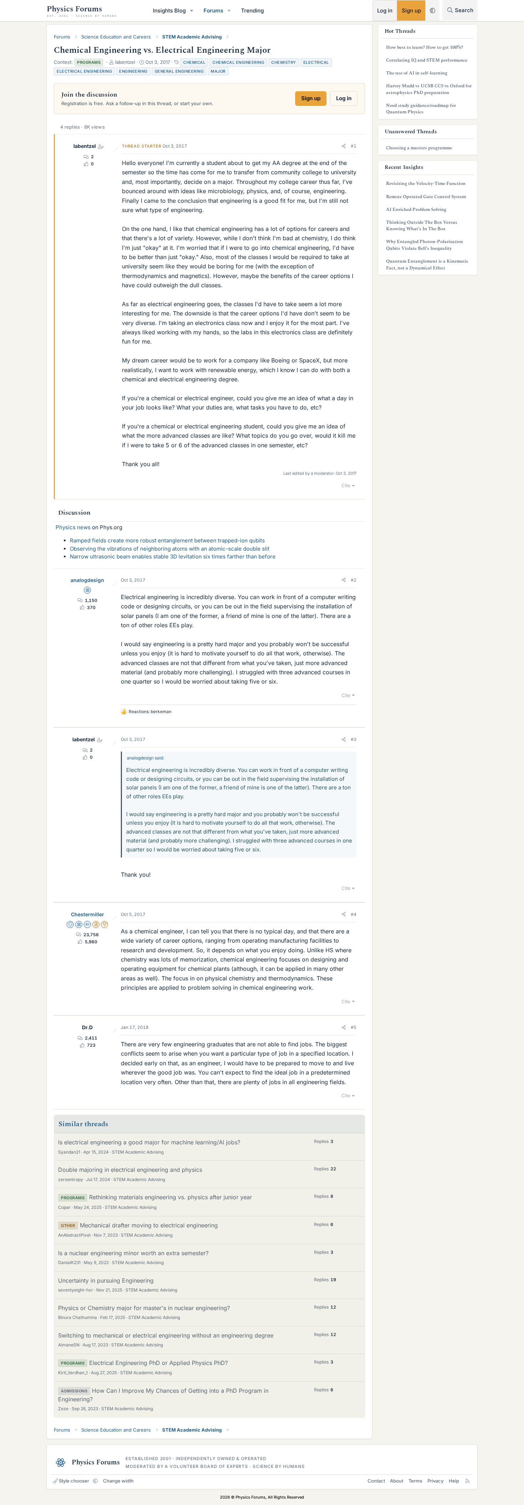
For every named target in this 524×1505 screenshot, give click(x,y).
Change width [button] (118, 1481)
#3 (353, 739)
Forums (213, 10)
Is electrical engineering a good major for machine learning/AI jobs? (149, 1142)
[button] (191, 10)
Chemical (194, 62)
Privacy (435, 1481)
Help (454, 1481)
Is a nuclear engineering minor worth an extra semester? (133, 1253)
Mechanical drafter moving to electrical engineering (149, 1225)
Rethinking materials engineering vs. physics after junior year (170, 1197)
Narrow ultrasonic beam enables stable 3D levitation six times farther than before (173, 556)
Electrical (316, 62)
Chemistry (283, 62)
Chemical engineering (238, 62)
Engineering (133, 71)
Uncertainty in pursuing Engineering (106, 1280)
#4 (353, 914)
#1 (353, 146)
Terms (415, 1481)
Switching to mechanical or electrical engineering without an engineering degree (165, 1335)
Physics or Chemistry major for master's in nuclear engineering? (144, 1307)
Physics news (73, 527)
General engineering (179, 71)
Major (218, 71)
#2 (353, 580)
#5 (353, 1027)
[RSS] (467, 1480)
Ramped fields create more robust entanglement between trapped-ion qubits (167, 540)
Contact (376, 1481)
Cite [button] (345, 485)
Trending (252, 10)
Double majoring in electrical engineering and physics (130, 1169)
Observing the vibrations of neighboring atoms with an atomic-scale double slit (169, 548)
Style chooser (74, 1481)
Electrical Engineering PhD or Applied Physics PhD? (158, 1362)
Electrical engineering (84, 71)
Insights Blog (169, 10)
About (396, 1481)
